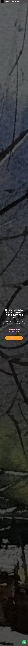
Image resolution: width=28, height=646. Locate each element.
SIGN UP (14, 338)
